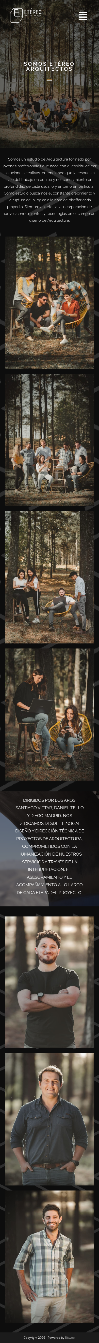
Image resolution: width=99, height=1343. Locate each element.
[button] (70, 16)
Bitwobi (70, 1337)
